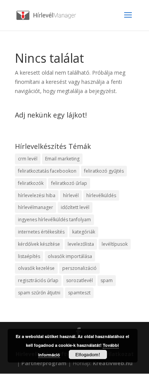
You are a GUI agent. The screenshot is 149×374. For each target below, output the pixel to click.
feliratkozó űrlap (69, 183)
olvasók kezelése (36, 268)
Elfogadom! (87, 354)
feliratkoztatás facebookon (47, 171)
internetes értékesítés (41, 232)
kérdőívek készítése (39, 244)
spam (106, 280)
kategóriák (83, 232)
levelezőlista (81, 244)
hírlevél (71, 195)
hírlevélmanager (35, 207)
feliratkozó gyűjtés (104, 171)
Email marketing (62, 158)
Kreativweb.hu (113, 363)
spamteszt (79, 292)
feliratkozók (31, 183)
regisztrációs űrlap (38, 280)
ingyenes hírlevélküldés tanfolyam (54, 219)
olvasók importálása (70, 256)
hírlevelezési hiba (36, 195)
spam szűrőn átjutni (39, 292)
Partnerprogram (43, 363)
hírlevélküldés (101, 195)
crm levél (27, 158)
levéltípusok (115, 244)
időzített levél (75, 207)
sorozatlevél (79, 280)
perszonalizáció (79, 268)
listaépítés (29, 256)
